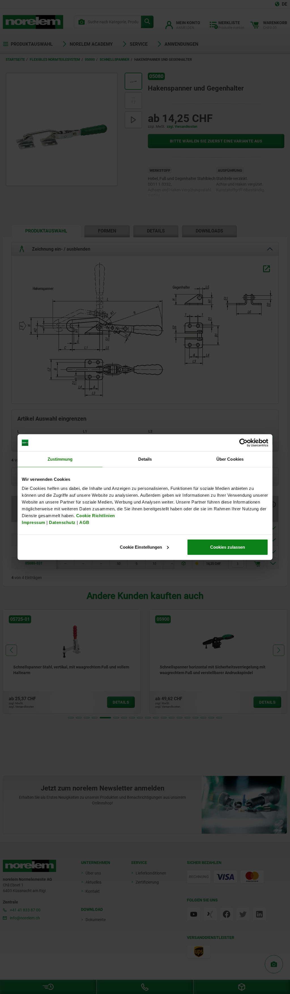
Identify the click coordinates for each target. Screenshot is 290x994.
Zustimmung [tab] (60, 459)
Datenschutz (62, 522)
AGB (84, 522)
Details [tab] (145, 459)
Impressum (33, 522)
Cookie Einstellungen (141, 546)
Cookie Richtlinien (95, 515)
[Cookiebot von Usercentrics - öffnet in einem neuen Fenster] (243, 443)
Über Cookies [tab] (230, 459)
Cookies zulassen (227, 546)
